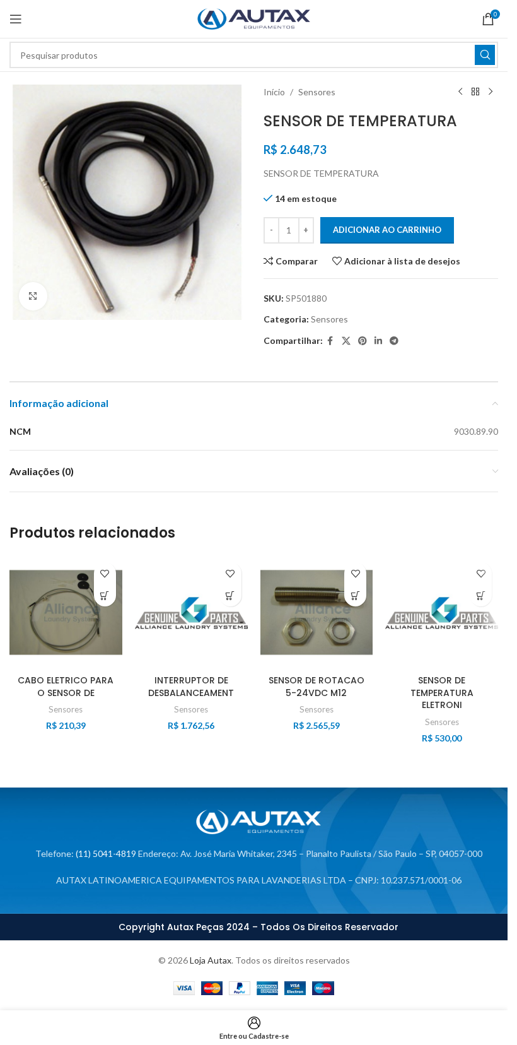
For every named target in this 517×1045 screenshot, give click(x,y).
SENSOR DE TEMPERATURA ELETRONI (441, 692)
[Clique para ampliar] (33, 296)
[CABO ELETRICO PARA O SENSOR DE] (65, 612)
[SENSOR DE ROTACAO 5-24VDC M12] (316, 612)
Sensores (316, 91)
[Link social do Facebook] (330, 341)
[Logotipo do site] (253, 18)
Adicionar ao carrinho (387, 230)
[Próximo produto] (490, 92)
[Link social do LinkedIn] (378, 341)
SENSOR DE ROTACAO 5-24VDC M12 (316, 686)
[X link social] (346, 341)
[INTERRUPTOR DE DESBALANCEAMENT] (191, 612)
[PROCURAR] (485, 55)
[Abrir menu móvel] (15, 19)
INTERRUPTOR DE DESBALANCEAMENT (191, 686)
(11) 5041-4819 (106, 853)
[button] (105, 595)
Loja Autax (210, 960)
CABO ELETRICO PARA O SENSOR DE (65, 686)
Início (274, 91)
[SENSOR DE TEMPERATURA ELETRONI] (441, 612)
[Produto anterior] (460, 92)
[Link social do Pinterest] (362, 341)
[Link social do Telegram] (394, 341)
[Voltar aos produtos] (475, 92)
